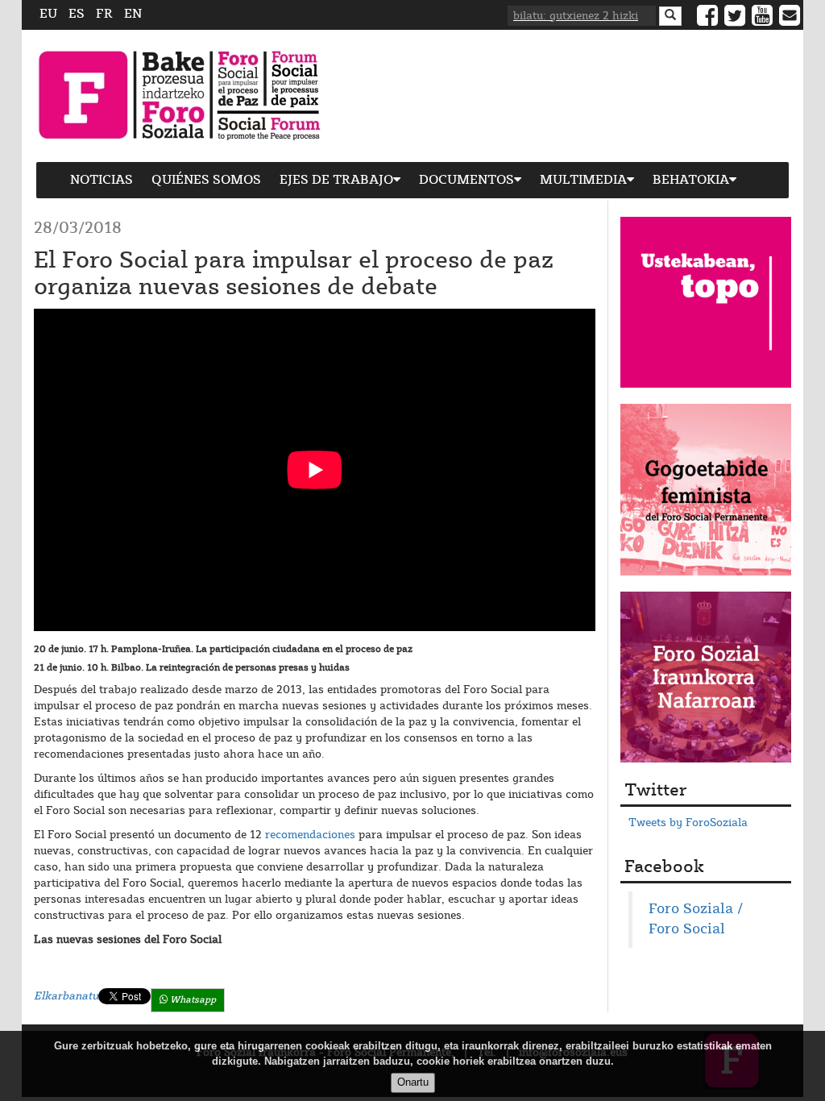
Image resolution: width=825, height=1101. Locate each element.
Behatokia (691, 180)
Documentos (466, 180)
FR (104, 14)
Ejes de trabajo (336, 180)
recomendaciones (310, 835)
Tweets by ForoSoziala (688, 823)
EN (133, 14)
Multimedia (583, 180)
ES (76, 14)
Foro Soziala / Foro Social (696, 919)
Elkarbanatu (66, 996)
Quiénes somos (206, 180)
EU (48, 14)
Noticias (101, 180)
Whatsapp (192, 1000)
